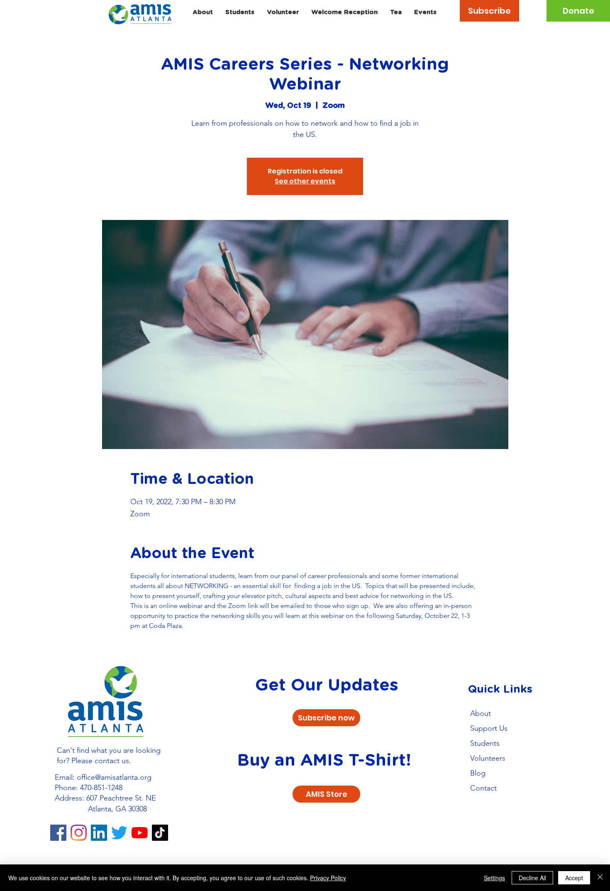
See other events (305, 181)
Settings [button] (494, 878)
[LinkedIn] (99, 833)
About (480, 713)
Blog (478, 773)
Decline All (532, 878)
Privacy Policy (328, 878)
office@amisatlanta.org (114, 777)
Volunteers (487, 758)
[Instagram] (79, 833)
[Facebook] (58, 833)
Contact (483, 788)
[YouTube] (140, 833)
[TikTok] (160, 833)
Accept (574, 878)
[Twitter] (119, 833)
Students (485, 743)
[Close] (600, 877)
